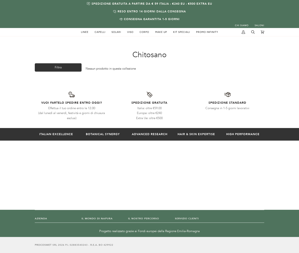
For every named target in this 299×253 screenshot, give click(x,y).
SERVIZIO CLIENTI (187, 218)
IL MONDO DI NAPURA (97, 218)
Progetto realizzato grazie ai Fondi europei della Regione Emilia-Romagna (149, 231)
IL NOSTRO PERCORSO (143, 218)
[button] (85, 32)
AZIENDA (41, 218)
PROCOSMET (43, 245)
